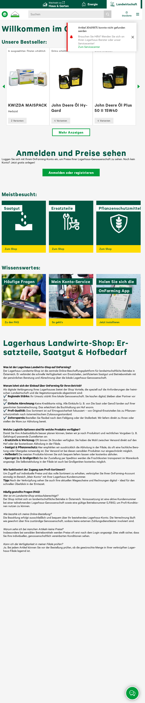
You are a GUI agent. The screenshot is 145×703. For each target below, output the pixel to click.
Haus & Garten (59, 4)
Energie (93, 4)
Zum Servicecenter (89, 46)
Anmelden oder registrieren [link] (71, 172)
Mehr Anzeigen (71, 132)
